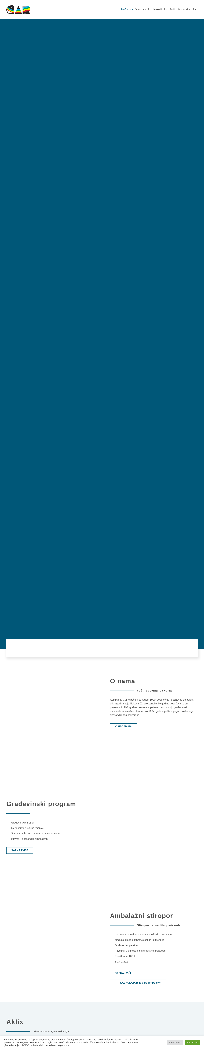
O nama (140, 9)
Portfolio (170, 9)
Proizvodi (155, 9)
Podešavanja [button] (175, 1042)
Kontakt (184, 9)
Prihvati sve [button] (192, 1042)
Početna (127, 9)
